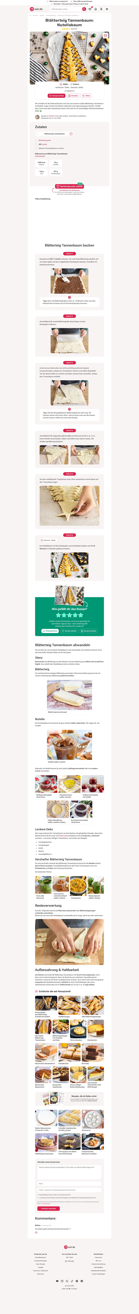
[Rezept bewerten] (69, 615)
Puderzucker (63, 836)
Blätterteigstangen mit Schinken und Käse (60, 1038)
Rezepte (35, 15)
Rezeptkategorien (40, 1257)
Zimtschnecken (76, 1040)
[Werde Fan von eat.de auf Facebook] (81, 1281)
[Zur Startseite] (36, 9)
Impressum (98, 1257)
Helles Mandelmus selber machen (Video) (57, 821)
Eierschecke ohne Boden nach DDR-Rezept (94, 1085)
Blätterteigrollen (45, 140)
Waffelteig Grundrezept (44, 1154)
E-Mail (71, 1257)
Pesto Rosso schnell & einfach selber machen (60, 896)
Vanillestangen (64, 1017)
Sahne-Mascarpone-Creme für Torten (43, 1129)
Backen (42, 15)
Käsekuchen (92, 1040)
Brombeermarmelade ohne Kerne (79, 821)
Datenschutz (46, 1203)
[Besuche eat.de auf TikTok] (71, 1281)
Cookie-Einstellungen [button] (98, 1274)
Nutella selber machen (56, 762)
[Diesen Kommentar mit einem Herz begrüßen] (36, 1232)
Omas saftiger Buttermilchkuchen (77, 1086)
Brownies (85, 1064)
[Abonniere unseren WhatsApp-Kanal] (67, 1281)
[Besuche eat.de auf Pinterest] (76, 1281)
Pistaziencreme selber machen (66, 796)
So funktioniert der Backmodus (69, 190)
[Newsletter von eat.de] (69, 1099)
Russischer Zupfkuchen (57, 1086)
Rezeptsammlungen (40, 1261)
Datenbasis (40, 156)
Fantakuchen (63, 1064)
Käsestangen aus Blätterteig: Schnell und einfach (42, 1014)
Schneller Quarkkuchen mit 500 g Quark (67, 1129)
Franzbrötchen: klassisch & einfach (89, 1153)
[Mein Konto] (101, 9)
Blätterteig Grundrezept (57, 712)
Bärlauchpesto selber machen (94, 897)
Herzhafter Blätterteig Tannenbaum (40, 1038)
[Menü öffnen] (107, 9)
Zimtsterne (86, 1130)
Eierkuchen (40, 1274)
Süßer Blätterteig (51, 15)
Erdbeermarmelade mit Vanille (90, 796)
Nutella (44, 144)
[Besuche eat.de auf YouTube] (57, 1281)
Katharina (52, 116)
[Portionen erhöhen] (71, 134)
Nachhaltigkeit (98, 1267)
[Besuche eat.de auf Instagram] (62, 1281)
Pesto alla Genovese (40, 897)
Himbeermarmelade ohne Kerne (44, 796)
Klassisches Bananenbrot (45, 1064)
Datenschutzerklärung (98, 1264)
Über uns (98, 1261)
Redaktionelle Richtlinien (98, 1271)
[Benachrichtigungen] (95, 9)
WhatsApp (71, 1261)
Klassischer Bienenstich (39, 1086)
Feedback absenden (48, 1208)
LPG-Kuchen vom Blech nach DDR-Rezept (67, 1153)
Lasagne (40, 1267)
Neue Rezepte (40, 1264)
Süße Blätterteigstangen (91, 1017)
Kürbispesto (76, 898)
